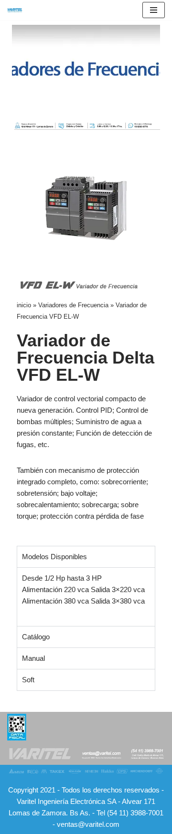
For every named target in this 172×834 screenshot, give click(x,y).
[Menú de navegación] (153, 10)
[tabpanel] (86, 596)
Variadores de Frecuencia (73, 305)
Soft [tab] (28, 680)
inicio (24, 305)
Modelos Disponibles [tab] (54, 557)
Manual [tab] (33, 658)
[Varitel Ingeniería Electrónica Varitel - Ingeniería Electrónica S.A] (14, 10)
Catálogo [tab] (36, 637)
